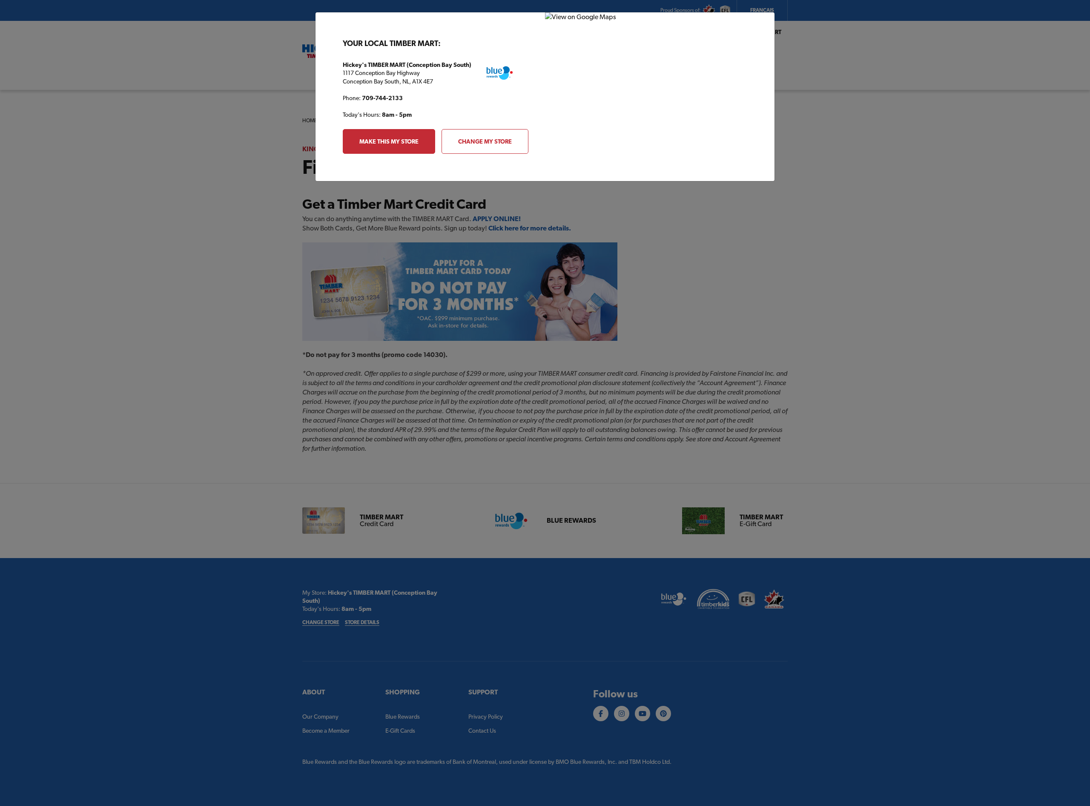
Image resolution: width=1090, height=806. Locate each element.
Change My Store (485, 141)
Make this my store (389, 141)
